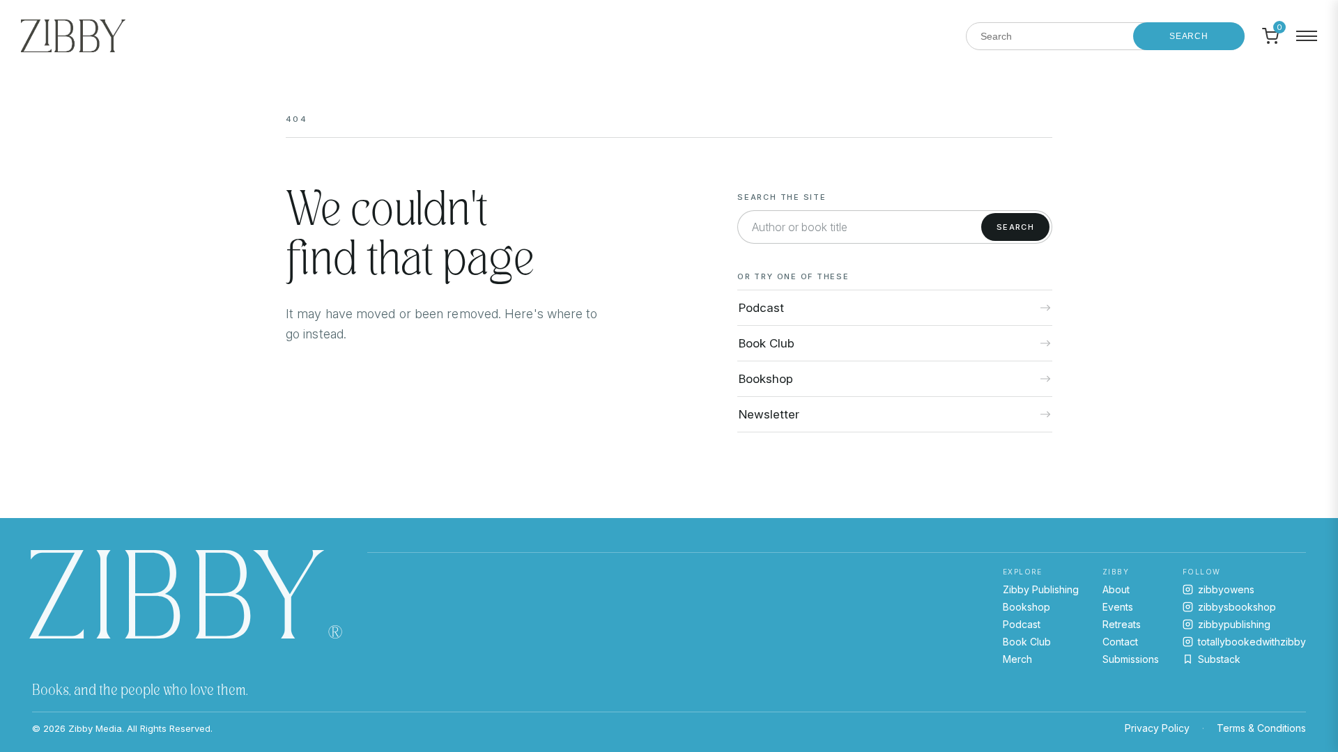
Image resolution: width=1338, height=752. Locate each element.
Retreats (1121, 624)
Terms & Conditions (1261, 728)
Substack (1219, 659)
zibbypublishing (1234, 624)
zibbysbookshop (1237, 607)
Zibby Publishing (1041, 589)
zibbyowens (1226, 589)
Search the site (781, 197)
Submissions (1130, 659)
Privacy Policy (1157, 728)
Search (1188, 36)
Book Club (1027, 642)
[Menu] (1306, 36)
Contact (1120, 642)
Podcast (1021, 624)
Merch (1017, 659)
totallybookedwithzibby (1252, 642)
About (1116, 589)
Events (1117, 607)
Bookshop (1026, 607)
